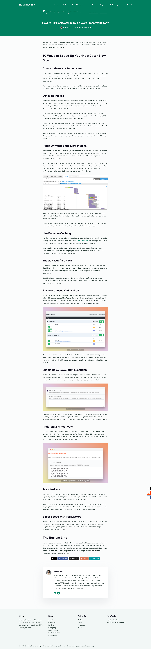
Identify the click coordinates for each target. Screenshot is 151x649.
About (126, 5)
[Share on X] (149, 488)
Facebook (81, 625)
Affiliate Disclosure (93, 13)
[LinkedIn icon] (55, 593)
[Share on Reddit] (149, 493)
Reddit (80, 628)
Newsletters (52, 635)
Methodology (114, 5)
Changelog (52, 628)
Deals (91, 5)
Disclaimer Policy (54, 633)
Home (56, 5)
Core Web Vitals (82, 241)
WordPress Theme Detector (116, 622)
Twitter (80, 622)
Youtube (81, 620)
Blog (101, 5)
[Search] (131, 5)
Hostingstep (27, 4)
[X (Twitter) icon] (58, 593)
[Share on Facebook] (149, 497)
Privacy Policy (53, 630)
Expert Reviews (77, 5)
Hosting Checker (113, 620)
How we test (103, 13)
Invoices (51, 625)
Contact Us (52, 622)
